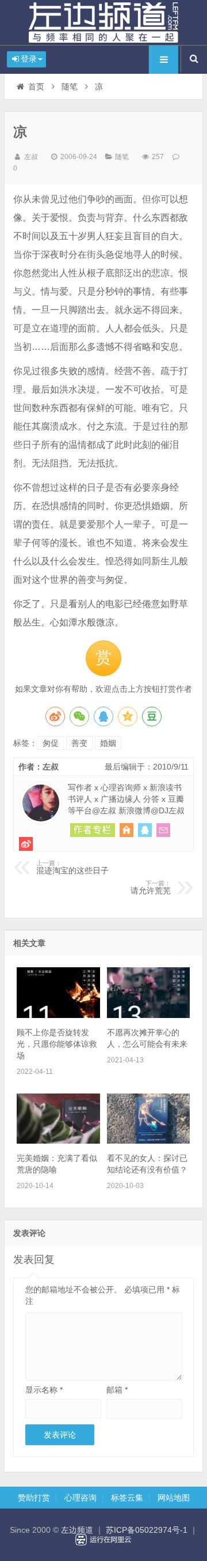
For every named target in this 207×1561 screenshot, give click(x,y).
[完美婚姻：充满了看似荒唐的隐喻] (58, 1140)
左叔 (31, 157)
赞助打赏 (34, 1497)
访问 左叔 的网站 (126, 830)
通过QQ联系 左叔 (145, 830)
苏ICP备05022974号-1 (146, 1529)
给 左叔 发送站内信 (163, 830)
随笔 (70, 86)
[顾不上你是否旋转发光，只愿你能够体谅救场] (58, 1015)
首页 (36, 86)
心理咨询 (80, 1497)
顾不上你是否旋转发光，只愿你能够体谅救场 (57, 1044)
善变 (79, 743)
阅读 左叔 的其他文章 (92, 830)
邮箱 (117, 1389)
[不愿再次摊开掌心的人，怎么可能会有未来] (148, 1015)
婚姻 (108, 743)
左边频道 (103, 22)
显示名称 (44, 1389)
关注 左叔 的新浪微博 (26, 844)
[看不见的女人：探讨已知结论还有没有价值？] (148, 1140)
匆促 (51, 743)
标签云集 (127, 1497)
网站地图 (174, 1497)
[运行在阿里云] (103, 1539)
